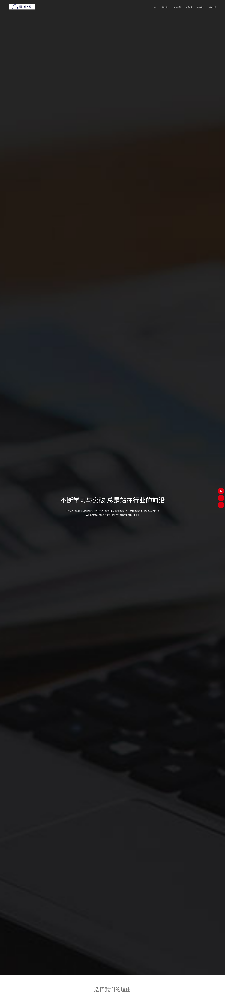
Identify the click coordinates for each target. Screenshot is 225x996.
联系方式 (212, 7)
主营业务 (189, 7)
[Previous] (6, 487)
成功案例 (177, 7)
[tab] (105, 969)
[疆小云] (22, 6)
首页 (155, 7)
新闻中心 (200, 7)
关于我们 (165, 7)
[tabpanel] (112, 487)
